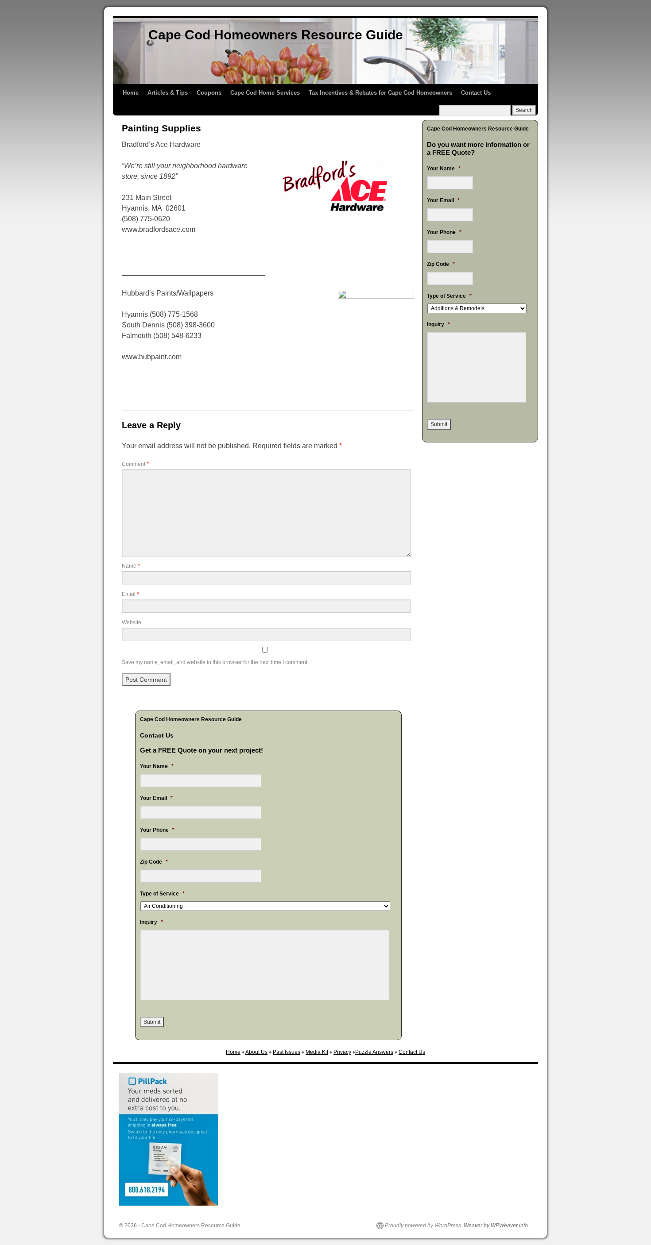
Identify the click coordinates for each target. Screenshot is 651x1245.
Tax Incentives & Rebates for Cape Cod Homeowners (380, 92)
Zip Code (154, 862)
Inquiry (151, 922)
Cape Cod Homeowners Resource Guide (275, 34)
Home (131, 92)
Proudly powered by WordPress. (423, 1225)
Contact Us (476, 92)
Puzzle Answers (374, 1052)
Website (131, 622)
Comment (135, 464)
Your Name (157, 766)
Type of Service (162, 894)
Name (131, 566)
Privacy (342, 1052)
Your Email (156, 798)
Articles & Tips (167, 92)
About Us (256, 1052)
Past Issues (286, 1052)
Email (130, 594)
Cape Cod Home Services (265, 92)
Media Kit (317, 1052)
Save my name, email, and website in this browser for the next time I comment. (215, 662)
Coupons (209, 92)
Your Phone (157, 830)
